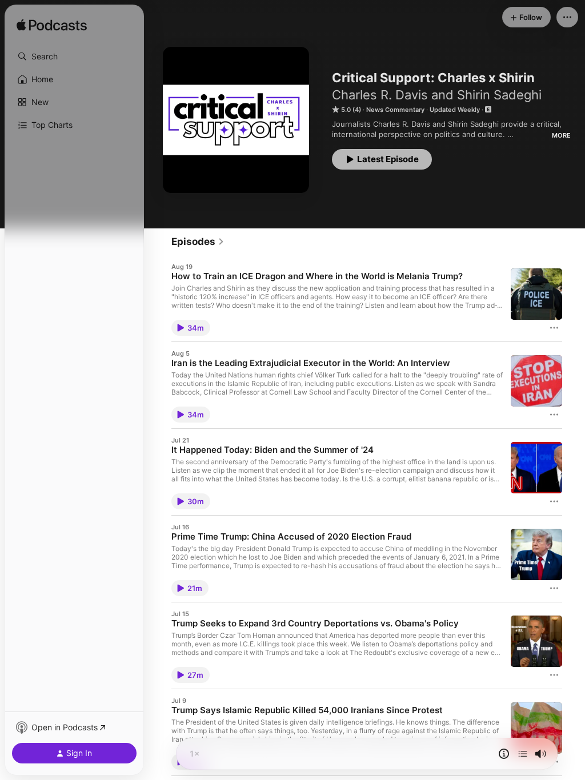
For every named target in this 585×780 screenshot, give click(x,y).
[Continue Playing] (523, 754)
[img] (52, 25)
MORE (561, 135)
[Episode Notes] (504, 754)
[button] (74, 56)
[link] (198, 241)
